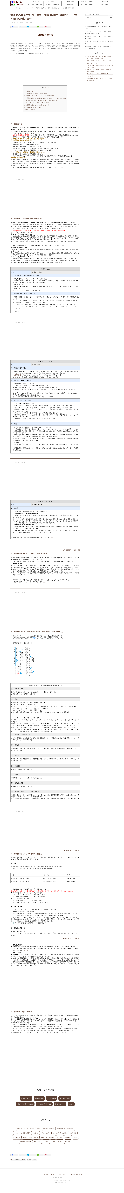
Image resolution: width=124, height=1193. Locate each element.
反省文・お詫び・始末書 (25, 1104)
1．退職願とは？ (29, 91)
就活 (22, 22)
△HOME (77, 550)
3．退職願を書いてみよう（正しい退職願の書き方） (40, 96)
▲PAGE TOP (67, 550)
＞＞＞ (61, 167)
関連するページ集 (29, 109)
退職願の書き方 (19, 375)
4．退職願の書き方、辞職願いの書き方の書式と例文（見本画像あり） (45, 98)
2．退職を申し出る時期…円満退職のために (37, 93)
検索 (111, 17)
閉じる (47, 87)
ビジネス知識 (51, 1098)
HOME (46, 1174)
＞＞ (44, 582)
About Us (53, 1174)
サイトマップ (63, 1174)
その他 (71, 1104)
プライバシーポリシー (75, 1174)
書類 (27, 22)
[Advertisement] (45, 68)
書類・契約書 (39, 1098)
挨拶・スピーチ (60, 1104)
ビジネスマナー (15, 22)
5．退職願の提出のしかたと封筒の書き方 (36, 105)
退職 (31, 22)
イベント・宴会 (65, 1098)
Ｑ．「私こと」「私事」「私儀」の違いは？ (39, 102)
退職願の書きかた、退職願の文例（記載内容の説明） (42, 100)
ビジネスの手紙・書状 (44, 1104)
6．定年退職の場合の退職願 (32, 107)
